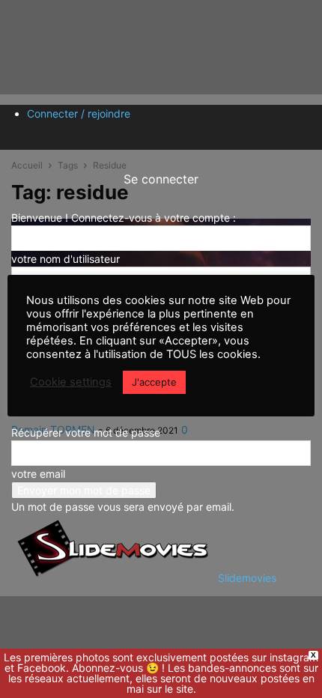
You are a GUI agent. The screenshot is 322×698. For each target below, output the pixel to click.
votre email (38, 473)
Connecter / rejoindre (78, 113)
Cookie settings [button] (71, 382)
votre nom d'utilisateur (65, 258)
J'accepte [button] (154, 382)
